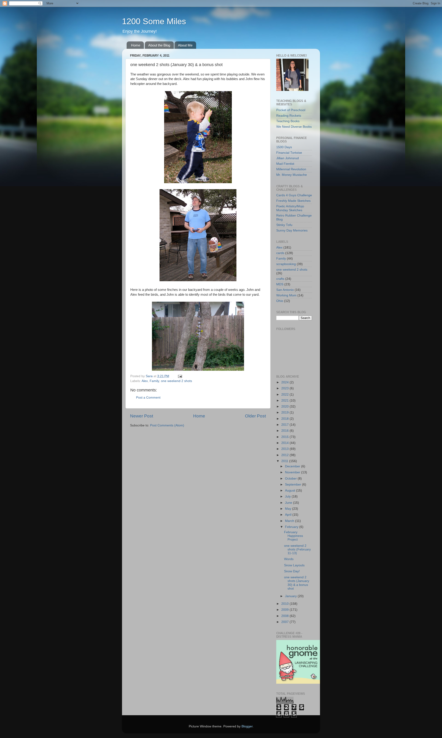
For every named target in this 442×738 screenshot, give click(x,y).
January (291, 596)
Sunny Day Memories (292, 230)
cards (280, 253)
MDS (279, 284)
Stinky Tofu (284, 225)
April (288, 514)
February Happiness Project (293, 535)
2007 (285, 622)
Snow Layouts (294, 565)
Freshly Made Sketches (293, 201)
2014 (285, 443)
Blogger (247, 726)
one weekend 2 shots (176, 381)
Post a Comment (148, 397)
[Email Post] (179, 376)
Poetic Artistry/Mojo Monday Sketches (290, 208)
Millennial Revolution (291, 169)
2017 (285, 424)
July (288, 496)
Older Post (255, 416)
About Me (185, 45)
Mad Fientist (285, 163)
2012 (285, 455)
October (291, 478)
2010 (285, 603)
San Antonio (285, 290)
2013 (285, 449)
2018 (285, 418)
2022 (285, 394)
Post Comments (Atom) (167, 425)
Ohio (279, 301)
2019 (285, 412)
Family (154, 381)
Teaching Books (288, 121)
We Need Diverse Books (294, 126)
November (293, 472)
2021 (285, 400)
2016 (285, 430)
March (290, 521)
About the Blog (159, 45)
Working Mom (286, 295)
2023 (285, 388)
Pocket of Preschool (290, 110)
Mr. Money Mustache (291, 175)
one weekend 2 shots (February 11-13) (297, 549)
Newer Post (141, 416)
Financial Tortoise (289, 152)
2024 (285, 382)
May (288, 508)
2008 (285, 616)
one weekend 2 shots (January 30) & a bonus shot (296, 583)
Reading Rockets (288, 115)
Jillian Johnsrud (287, 158)
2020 (285, 406)
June (289, 502)
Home (135, 45)
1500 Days (284, 147)
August (290, 490)
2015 (285, 437)
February (292, 527)
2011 (285, 461)
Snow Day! (292, 571)
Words (289, 559)
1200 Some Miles (154, 21)
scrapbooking (286, 264)
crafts (280, 279)
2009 (285, 609)
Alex (145, 381)
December (293, 466)
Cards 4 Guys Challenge (294, 195)
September (293, 484)
